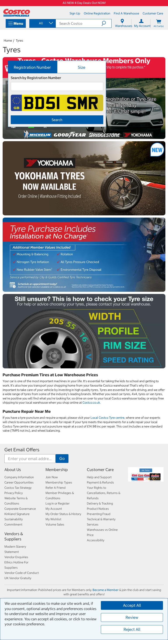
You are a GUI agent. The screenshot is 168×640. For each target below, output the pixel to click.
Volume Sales (55, 524)
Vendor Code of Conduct (21, 573)
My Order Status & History (63, 514)
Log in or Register (58, 503)
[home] (16, 13)
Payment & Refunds (100, 482)
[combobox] (42, 23)
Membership (57, 469)
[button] (106, 23)
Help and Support (99, 477)
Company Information (19, 477)
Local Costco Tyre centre (107, 418)
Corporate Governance (20, 509)
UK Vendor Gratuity (17, 578)
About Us (12, 469)
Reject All (132, 629)
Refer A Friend (56, 488)
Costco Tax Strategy (18, 488)
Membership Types (59, 482)
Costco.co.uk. (91, 402)
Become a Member (106, 590)
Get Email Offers (21, 450)
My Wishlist (53, 519)
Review (132, 617)
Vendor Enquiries (16, 557)
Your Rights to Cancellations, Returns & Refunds (103, 493)
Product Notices (98, 509)
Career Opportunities (19, 482)
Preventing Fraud (98, 514)
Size (81, 67)
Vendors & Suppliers (13, 536)
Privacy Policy (13, 493)
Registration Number (32, 67)
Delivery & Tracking (100, 503)
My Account (54, 509)
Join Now (52, 477)
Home (8, 40)
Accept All (132, 605)
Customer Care (100, 469)
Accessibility (95, 540)
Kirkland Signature (17, 514)
